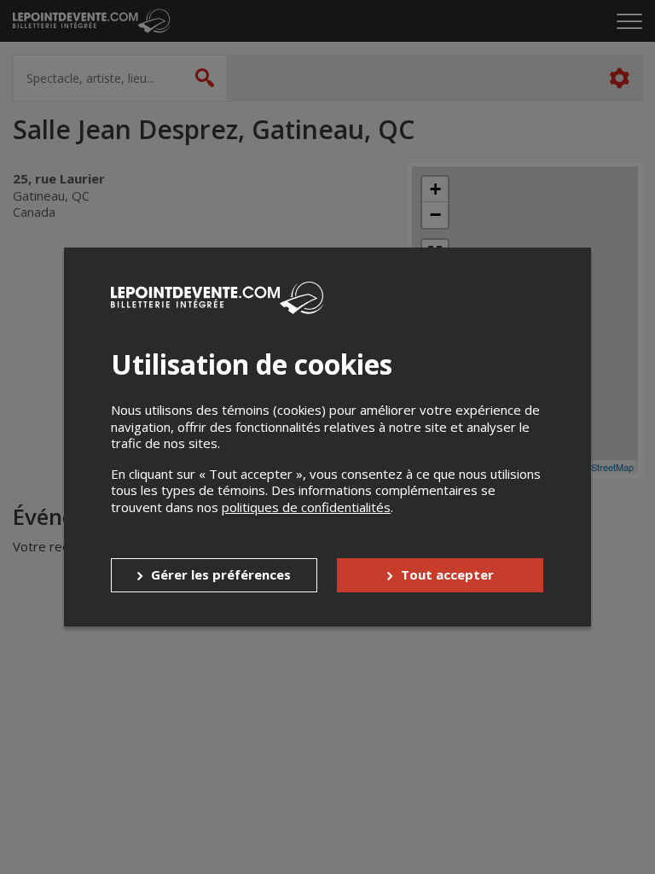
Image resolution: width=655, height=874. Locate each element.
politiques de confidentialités (306, 507)
